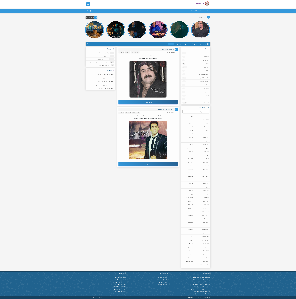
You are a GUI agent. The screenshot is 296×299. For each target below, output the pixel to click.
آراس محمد (205, 123)
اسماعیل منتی (205, 243)
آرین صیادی (205, 183)
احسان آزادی (190, 201)
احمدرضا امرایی (205, 236)
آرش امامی (205, 137)
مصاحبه (202, 11)
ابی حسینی (205, 201)
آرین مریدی (205, 187)
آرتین (207, 130)
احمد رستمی (190, 226)
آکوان (192, 187)
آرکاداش (206, 158)
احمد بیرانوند (205, 226)
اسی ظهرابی (190, 243)
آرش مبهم (206, 148)
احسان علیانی (190, 215)
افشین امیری (190, 258)
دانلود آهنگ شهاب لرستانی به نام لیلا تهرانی (200, 289)
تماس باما (171, 44)
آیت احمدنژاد (205, 194)
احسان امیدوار (205, 208)
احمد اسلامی (190, 222)
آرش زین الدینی (190, 141)
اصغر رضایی (190, 254)
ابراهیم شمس (205, 197)
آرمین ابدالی (205, 169)
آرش (207, 134)
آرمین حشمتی (205, 173)
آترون (192, 116)
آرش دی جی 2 (205, 141)
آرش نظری (191, 151)
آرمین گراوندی (205, 176)
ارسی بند (191, 240)
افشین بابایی (205, 261)
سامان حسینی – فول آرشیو (119, 280)
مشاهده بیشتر (148, 102)
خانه (208, 11)
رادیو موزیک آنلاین (204, 78)
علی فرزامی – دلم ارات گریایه (102, 53)
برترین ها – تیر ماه (163, 280)
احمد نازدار (206, 233)
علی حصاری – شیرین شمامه (104, 65)
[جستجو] (88, 4)
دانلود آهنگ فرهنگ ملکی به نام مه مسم (105, 74)
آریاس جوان (190, 180)
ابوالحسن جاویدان (189, 197)
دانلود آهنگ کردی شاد (203, 74)
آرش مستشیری (190, 148)
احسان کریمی (205, 219)
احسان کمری (190, 219)
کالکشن (206, 92)
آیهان (192, 194)
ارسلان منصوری (205, 240)
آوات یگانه (191, 190)
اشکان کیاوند (190, 250)
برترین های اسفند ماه (162, 284)
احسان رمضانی (205, 215)
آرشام (207, 155)
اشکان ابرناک (205, 247)
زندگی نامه (205, 85)
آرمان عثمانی (190, 162)
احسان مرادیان (205, 222)
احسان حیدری (205, 211)
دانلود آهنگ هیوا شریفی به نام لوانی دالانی (104, 85)
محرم (207, 95)
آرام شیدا (206, 127)
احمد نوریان (190, 233)
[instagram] (87, 11)
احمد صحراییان (205, 229)
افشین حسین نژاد (204, 265)
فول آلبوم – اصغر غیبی (120, 291)
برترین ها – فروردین (163, 282)
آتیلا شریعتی (205, 119)
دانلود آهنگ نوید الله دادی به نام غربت (105, 81)
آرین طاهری (190, 183)
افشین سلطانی (190, 265)
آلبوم (207, 53)
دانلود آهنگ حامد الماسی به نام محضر (105, 88)
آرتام (192, 127)
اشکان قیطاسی (205, 250)
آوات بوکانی (205, 190)
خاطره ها (206, 71)
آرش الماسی (190, 134)
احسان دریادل (190, 211)
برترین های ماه (205, 60)
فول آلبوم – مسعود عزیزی (119, 294)
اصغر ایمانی (205, 254)
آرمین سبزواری (190, 173)
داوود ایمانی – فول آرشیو (120, 277)
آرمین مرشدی (190, 176)
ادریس (191, 236)
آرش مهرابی (205, 151)
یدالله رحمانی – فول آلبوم (119, 289)
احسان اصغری (190, 204)
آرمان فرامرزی (205, 165)
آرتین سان (191, 130)
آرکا (192, 155)
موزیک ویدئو (205, 102)
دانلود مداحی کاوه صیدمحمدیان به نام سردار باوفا (98, 62)
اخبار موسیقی (205, 56)
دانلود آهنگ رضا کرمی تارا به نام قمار (101, 59)
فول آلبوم (206, 88)
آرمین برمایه (190, 169)
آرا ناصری (191, 119)
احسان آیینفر (205, 204)
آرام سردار (191, 123)
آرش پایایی (191, 137)
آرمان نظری (191, 165)
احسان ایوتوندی (189, 208)
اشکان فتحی (190, 247)
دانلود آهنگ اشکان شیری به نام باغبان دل (201, 294)
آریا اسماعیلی (205, 180)
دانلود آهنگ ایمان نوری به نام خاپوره (202, 291)
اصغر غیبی (206, 258)
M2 (208, 116)
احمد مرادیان (190, 229)
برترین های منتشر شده (162, 277)
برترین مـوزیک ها (90, 17)
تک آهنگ (206, 67)
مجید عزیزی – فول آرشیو (120, 284)
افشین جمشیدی (189, 261)
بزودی (206, 63)
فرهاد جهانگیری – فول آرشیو (119, 282)
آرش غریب (191, 144)
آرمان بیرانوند (190, 158)
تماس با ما (194, 11)
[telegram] (90, 11)
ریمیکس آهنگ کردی (204, 81)
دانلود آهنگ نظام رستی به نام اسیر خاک (105, 78)
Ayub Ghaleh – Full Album (119, 287)
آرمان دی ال (205, 162)
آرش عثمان (205, 144)
